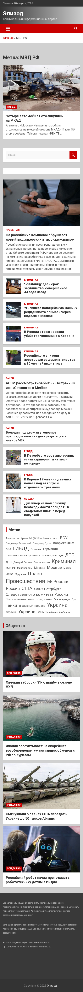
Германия (50, 549)
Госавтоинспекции (16, 555)
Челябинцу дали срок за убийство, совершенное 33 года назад (45, 288)
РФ (49, 582)
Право (35, 574)
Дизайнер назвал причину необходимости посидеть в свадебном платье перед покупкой (46, 509)
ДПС (69, 554)
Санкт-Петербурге (47, 589)
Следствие (44, 599)
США (27, 588)
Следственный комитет (21, 599)
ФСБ (41, 612)
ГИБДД (11, 107)
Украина (57, 605)
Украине (11, 612)
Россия (13, 588)
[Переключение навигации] (8, 28)
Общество (15, 625)
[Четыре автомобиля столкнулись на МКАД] (41, 88)
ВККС (55, 538)
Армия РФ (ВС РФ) (31, 538)
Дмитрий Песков (22, 562)
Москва (39, 568)
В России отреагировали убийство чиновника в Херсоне (49, 333)
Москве (54, 567)
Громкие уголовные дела (43, 555)
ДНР (61, 555)
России (60, 581)
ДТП (9, 562)
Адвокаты (12, 538)
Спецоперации (62, 599)
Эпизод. (14, 13)
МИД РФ (10, 568)
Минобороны (24, 568)
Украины (27, 611)
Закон (10, 378)
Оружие (20, 574)
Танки (11, 605)
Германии (36, 549)
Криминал (12, 230)
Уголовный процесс (32, 605)
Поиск (73, 155)
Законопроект (42, 562)
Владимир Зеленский (18, 543)
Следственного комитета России (37, 594)
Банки (47, 538)
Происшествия (25, 581)
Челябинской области (58, 612)
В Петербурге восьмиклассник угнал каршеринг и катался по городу (49, 459)
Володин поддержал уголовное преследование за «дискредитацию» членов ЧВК (36, 436)
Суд (74, 599)
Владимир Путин (42, 543)
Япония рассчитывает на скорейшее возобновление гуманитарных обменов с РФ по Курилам (40, 750)
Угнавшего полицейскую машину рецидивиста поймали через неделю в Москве (50, 312)
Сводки (29, 499)
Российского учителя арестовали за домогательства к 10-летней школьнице (49, 359)
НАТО (9, 574)
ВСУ (64, 538)
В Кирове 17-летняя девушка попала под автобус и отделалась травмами (47, 483)
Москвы (68, 568)
